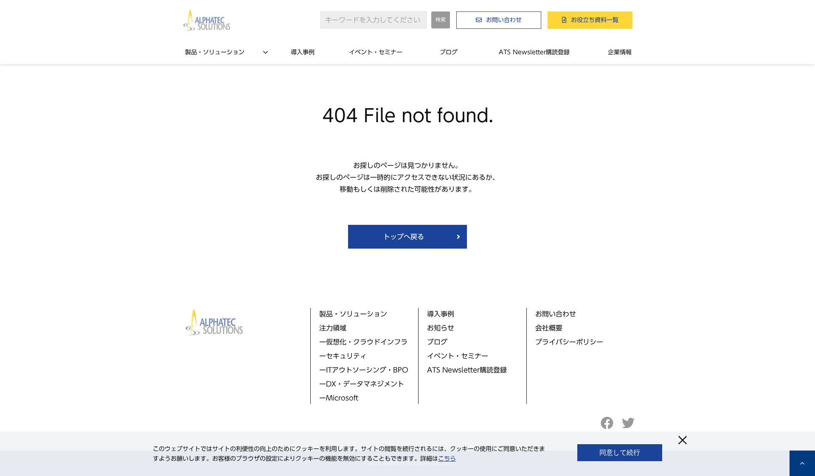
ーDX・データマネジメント (361, 384)
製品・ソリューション (214, 52)
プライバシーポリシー (569, 342)
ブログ (449, 52)
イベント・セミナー (375, 52)
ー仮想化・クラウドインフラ (363, 342)
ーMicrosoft (338, 398)
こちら (447, 459)
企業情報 (620, 52)
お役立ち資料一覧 (594, 20)
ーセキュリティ (343, 356)
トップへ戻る (403, 236)
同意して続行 (619, 452)
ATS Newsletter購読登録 (534, 52)
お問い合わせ (504, 20)
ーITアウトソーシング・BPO (363, 370)
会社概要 (548, 328)
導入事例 (303, 52)
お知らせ (440, 328)
